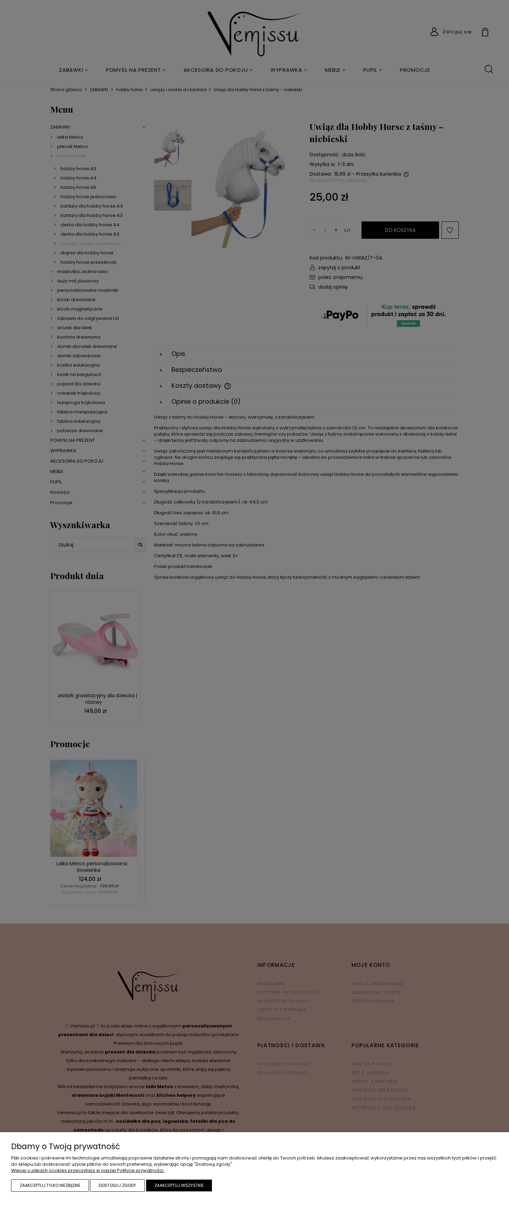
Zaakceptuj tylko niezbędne (50, 1185)
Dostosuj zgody (117, 1185)
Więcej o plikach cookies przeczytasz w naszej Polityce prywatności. (87, 1170)
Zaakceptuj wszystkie (179, 1185)
